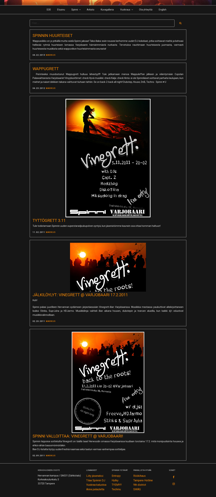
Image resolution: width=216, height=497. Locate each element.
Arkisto (90, 9)
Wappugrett (46, 68)
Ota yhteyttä (145, 9)
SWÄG (137, 489)
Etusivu (61, 9)
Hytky (115, 480)
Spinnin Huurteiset (53, 35)
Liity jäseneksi (94, 475)
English (162, 9)
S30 (49, 9)
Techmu (116, 489)
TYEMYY (117, 484)
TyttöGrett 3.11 (49, 220)
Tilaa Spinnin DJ (95, 480)
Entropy (116, 475)
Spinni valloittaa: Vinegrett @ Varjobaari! (78, 436)
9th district (139, 484)
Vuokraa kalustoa (96, 484)
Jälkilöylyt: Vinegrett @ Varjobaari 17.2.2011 (80, 295)
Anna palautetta (95, 489)
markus (51, 55)
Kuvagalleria (107, 9)
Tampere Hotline (143, 480)
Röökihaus (139, 475)
